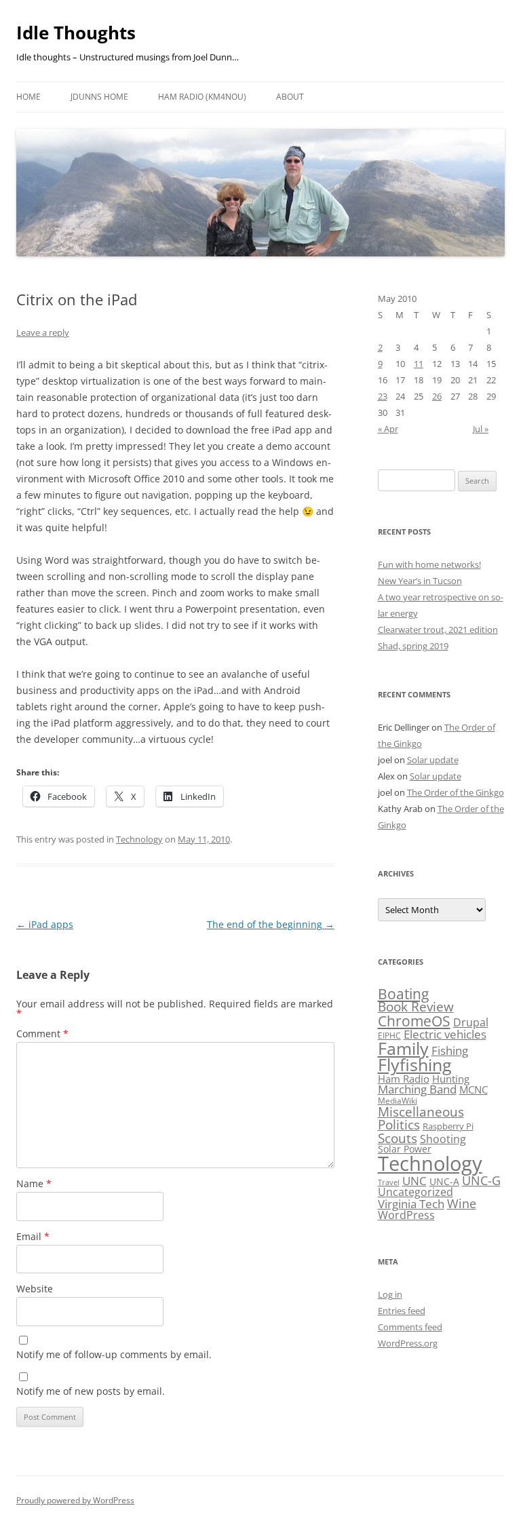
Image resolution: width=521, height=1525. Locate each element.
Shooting (443, 1139)
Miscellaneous (421, 1111)
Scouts (397, 1138)
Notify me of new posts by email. (90, 1391)
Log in (390, 1294)
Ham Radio (403, 1078)
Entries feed (401, 1311)
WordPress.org (408, 1343)
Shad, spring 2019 (413, 646)
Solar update (433, 760)
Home (28, 96)
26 (437, 396)
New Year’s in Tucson (420, 581)
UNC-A (444, 1181)
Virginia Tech (411, 1203)
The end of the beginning (270, 924)
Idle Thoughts (76, 32)
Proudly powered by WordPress (75, 1500)
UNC (414, 1181)
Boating (403, 993)
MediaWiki (397, 1100)
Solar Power (404, 1148)
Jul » (480, 429)
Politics (399, 1124)
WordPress (406, 1215)
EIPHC (389, 1035)
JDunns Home (99, 96)
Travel (389, 1182)
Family (403, 1048)
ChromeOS (414, 1020)
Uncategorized (415, 1191)
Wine (461, 1203)
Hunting (450, 1078)
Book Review (416, 1007)
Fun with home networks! (429, 564)
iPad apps (44, 924)
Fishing (449, 1050)
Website (34, 1288)
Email (33, 1236)
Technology (139, 839)
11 (418, 364)
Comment (42, 1033)
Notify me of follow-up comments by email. (114, 1354)
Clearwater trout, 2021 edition (438, 629)
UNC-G (481, 1180)
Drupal (470, 1022)
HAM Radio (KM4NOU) (202, 96)
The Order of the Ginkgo (455, 792)
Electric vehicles (445, 1034)
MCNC (473, 1089)
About (290, 96)
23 (382, 396)
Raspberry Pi (448, 1126)
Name (34, 1183)
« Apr (388, 429)
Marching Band (417, 1089)
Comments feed (410, 1327)
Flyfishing (415, 1065)
